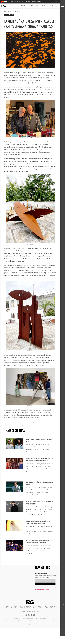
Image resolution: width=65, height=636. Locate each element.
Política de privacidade (33, 612)
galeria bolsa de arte (10, 425)
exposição (31, 422)
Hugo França (20, 425)
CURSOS (34, 1)
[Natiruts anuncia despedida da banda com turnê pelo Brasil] (14, 449)
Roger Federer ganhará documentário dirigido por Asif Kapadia (39, 483)
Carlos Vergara (24, 422)
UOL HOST (21, 1)
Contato (23, 612)
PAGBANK (28, 1)
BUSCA (56, 1)
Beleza (23, 6)
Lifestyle (44, 6)
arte (17, 422)
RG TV (52, 6)
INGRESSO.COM (14, 1)
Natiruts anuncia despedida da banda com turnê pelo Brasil (39, 440)
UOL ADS (39, 1)
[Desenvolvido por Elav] (30, 625)
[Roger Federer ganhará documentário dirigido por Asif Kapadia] (14, 492)
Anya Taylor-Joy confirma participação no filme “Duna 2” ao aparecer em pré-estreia (38, 522)
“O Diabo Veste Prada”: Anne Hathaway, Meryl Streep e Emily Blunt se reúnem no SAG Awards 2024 (39, 460)
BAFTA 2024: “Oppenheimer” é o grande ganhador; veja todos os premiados (39, 503)
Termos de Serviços (45, 589)
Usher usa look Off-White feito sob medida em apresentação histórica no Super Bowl (37, 542)
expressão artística (41, 422)
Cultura (30, 6)
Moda (37, 6)
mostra (27, 425)
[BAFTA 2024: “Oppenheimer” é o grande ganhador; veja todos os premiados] (14, 511)
